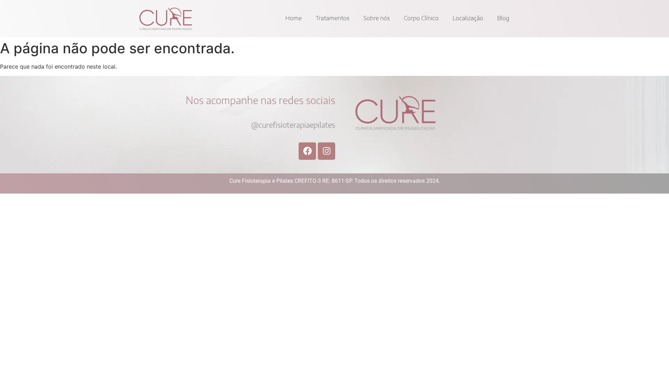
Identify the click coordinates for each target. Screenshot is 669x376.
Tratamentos (332, 18)
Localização (468, 18)
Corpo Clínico (421, 18)
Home (293, 18)
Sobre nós (376, 18)
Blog (503, 18)
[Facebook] (307, 151)
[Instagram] (326, 151)
